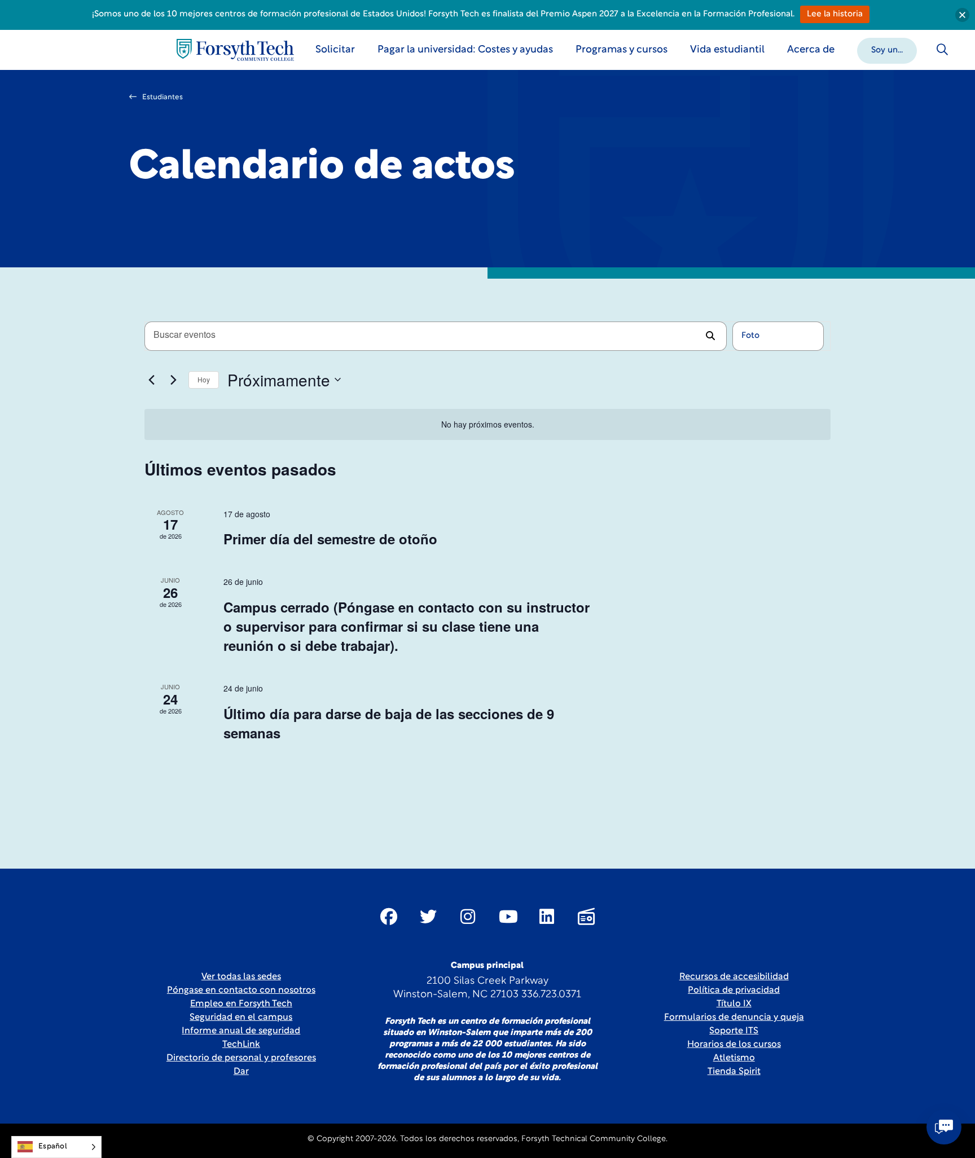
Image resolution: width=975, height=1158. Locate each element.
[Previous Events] (151, 379)
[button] (887, 49)
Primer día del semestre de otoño (330, 538)
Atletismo (734, 1058)
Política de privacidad (734, 990)
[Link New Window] (389, 916)
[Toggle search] (942, 50)
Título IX (734, 1004)
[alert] (487, 424)
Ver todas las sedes (241, 976)
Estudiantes (162, 97)
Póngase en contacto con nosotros (241, 990)
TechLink (241, 1044)
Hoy (203, 379)
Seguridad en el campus (241, 1017)
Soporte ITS (733, 1031)
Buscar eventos (710, 336)
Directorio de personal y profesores (241, 1058)
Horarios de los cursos (734, 1044)
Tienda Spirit (734, 1071)
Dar (241, 1071)
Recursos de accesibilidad (734, 976)
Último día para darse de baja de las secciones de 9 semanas (388, 723)
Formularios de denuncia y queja (734, 1017)
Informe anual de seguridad (241, 1031)
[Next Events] (173, 379)
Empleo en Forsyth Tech (241, 1004)
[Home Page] (235, 50)
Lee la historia (835, 14)
